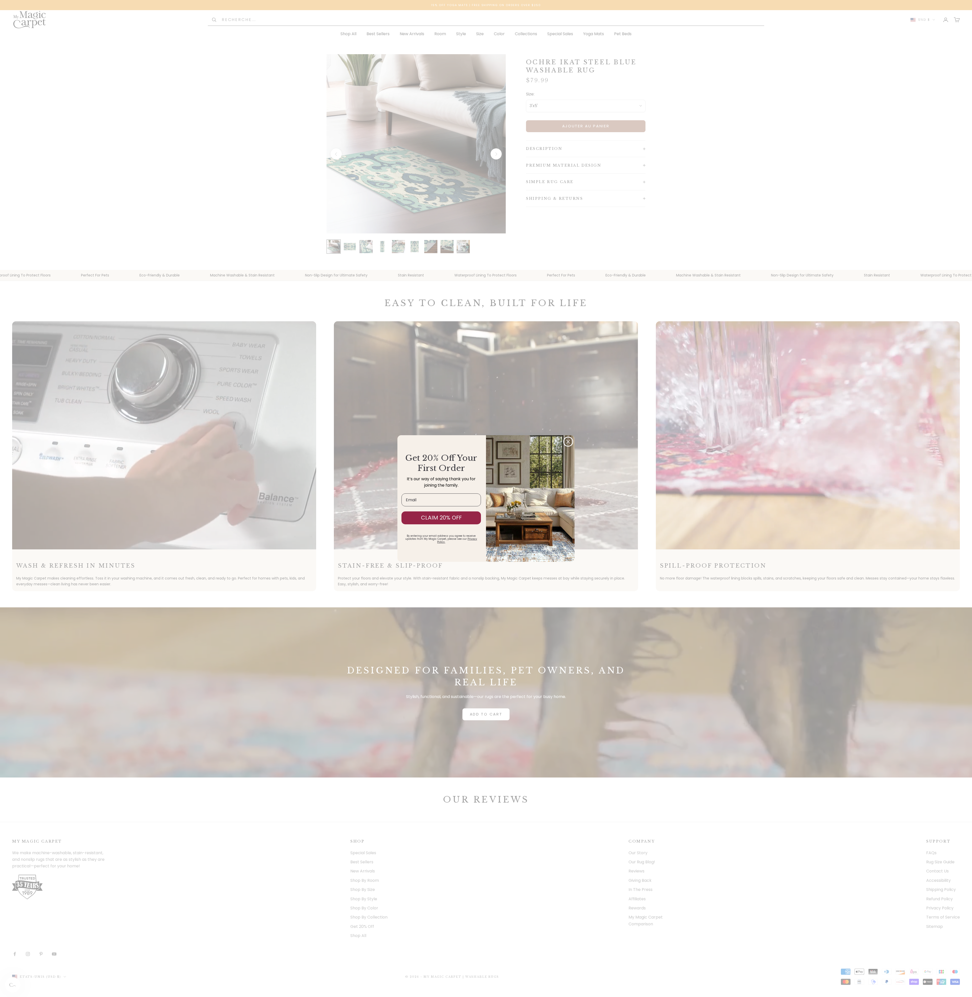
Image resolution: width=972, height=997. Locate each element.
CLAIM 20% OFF (441, 518)
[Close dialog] (568, 441)
